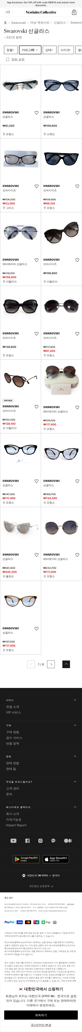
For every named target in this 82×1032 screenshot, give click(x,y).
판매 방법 (12, 763)
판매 (8, 756)
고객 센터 (12, 788)
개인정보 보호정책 (39, 886)
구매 (8, 725)
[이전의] (31, 664)
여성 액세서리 (40, 22)
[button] (74, 12)
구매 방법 (12, 732)
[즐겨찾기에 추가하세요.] (36, 112)
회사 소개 (12, 814)
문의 (9, 794)
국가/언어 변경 (41, 1025)
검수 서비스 (14, 738)
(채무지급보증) (19, 936)
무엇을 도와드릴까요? (19, 781)
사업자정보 (70, 904)
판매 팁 (11, 769)
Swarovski (18, 23)
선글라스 (60, 22)
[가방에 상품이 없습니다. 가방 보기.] (74, 12)
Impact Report (16, 825)
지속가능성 (13, 819)
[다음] (51, 664)
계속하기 (41, 1015)
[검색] (8, 12)
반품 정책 (12, 743)
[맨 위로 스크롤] (66, 664)
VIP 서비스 (13, 712)
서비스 (10, 700)
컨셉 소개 (12, 707)
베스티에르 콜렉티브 (18, 807)
